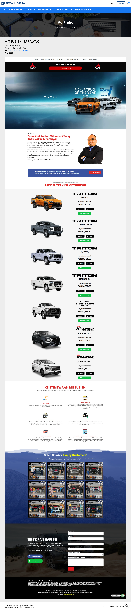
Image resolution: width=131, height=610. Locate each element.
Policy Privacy (113, 606)
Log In (112, 3)
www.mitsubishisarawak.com (19, 50)
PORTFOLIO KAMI (43, 9)
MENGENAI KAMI (15, 9)
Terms (105, 606)
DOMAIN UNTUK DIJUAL (83, 9)
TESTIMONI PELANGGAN (62, 9)
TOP (127, 606)
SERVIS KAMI (29, 9)
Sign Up (121, 3)
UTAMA (4, 9)
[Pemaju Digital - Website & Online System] (14, 3)
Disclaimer (123, 606)
